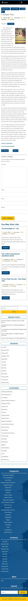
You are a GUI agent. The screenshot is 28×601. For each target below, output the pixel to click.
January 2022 (5, 379)
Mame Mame (5, 8)
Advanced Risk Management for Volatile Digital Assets (14, 338)
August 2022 (4, 359)
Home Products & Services (8, 424)
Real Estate (4, 438)
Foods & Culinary (5, 415)
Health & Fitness (5, 418)
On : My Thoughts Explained (8, 146)
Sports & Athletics (5, 447)
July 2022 (4, 362)
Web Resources (5, 459)
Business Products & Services (8, 400)
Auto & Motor (15, 8)
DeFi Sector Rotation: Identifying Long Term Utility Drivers (13, 321)
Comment (3, 164)
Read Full (5, 247)
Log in (2, 580)
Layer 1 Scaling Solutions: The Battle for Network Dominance (13, 334)
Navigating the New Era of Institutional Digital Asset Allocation (13, 325)
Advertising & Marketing (7, 391)
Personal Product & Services (8, 433)
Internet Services (5, 427)
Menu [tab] (6, 2)
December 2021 (5, 382)
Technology (4, 450)
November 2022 (5, 350)
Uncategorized (5, 456)
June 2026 (4, 347)
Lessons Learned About (6, 143)
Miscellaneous (5, 430)
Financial (4, 412)
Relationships (5, 441)
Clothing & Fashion (6, 403)
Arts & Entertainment (6, 394)
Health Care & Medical (7, 421)
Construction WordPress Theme (9, 599)
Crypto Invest (5, 406)
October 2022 (5, 353)
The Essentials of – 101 (10, 228)
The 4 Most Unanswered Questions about (11, 255)
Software (4, 444)
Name (3, 190)
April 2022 (4, 370)
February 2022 (5, 376)
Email (3, 198)
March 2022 (4, 373)
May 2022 (4, 367)
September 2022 (5, 356)
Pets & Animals (5, 436)
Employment (4, 409)
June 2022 (4, 364)
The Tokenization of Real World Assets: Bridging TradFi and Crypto (14, 330)
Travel (3, 453)
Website (3, 207)
